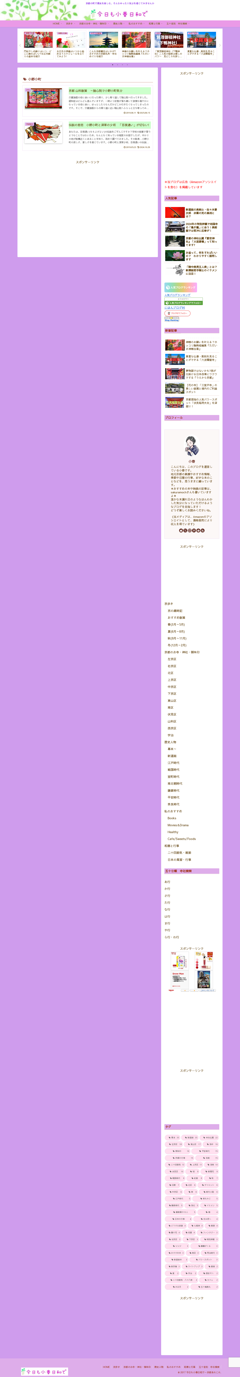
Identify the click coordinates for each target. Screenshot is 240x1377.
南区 (171, 707)
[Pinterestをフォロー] (194, 530)
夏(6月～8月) (176, 631)
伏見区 (172, 714)
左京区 (172, 659)
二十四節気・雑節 (179, 853)
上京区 (172, 680)
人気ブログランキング (177, 295)
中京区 (172, 687)
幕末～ (172, 749)
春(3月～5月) (176, 624)
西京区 (172, 728)
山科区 (172, 721)
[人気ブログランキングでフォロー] (183, 301)
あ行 (167, 882)
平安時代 (173, 797)
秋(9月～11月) (177, 638)
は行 (167, 916)
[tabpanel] (38, 45)
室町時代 (173, 777)
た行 (167, 902)
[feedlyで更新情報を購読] (198, 530)
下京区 (172, 694)
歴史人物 (170, 742)
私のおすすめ (173, 811)
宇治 (171, 735)
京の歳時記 (175, 611)
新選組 (172, 756)
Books (172, 818)
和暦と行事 (171, 846)
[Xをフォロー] (185, 530)
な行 (167, 909)
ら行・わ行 (171, 937)
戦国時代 (173, 770)
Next (220, 45)
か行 (167, 889)
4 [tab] (127, 64)
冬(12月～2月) (177, 645)
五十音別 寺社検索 (209, 1367)
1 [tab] (112, 64)
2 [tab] (117, 64)
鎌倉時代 (173, 790)
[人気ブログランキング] (180, 287)
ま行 (167, 923)
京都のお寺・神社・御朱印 (182, 652)
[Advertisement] (87, 205)
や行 (167, 930)
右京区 (172, 666)
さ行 (167, 896)
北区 (171, 673)
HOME (106, 1367)
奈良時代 (173, 804)
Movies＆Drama (178, 825)
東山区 (172, 701)
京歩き (168, 604)
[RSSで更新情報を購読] (203, 530)
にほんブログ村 (174, 308)
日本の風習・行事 (179, 860)
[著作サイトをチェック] (181, 530)
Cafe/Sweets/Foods (182, 839)
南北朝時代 (175, 783)
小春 (192, 461)
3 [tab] (122, 64)
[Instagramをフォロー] (190, 530)
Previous (20, 45)
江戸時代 (173, 763)
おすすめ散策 (176, 617)
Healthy (173, 832)
